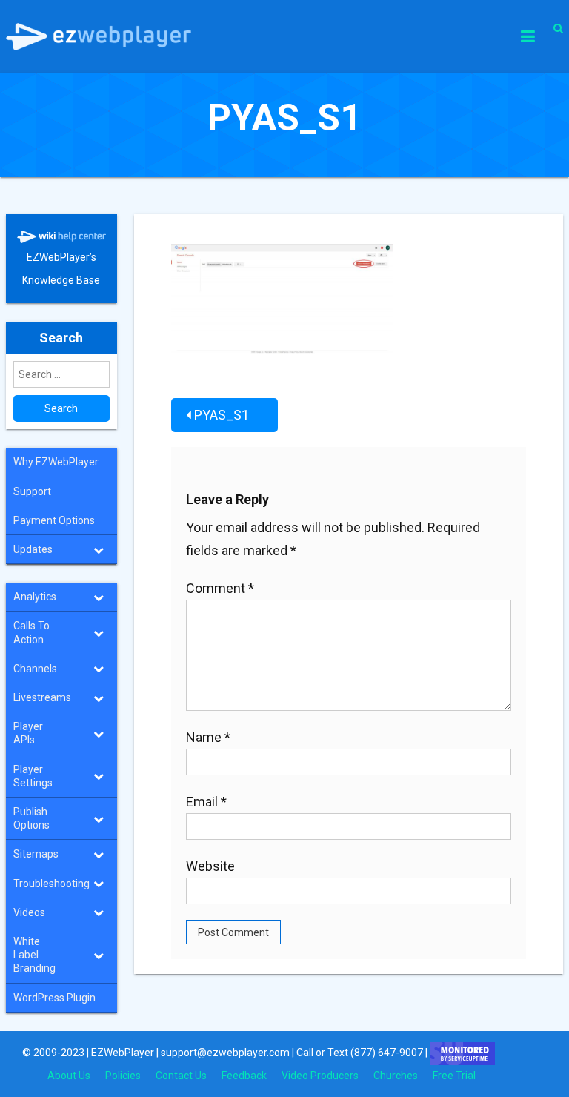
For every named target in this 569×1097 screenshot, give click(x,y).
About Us (68, 1075)
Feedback (244, 1075)
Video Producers (320, 1075)
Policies (123, 1075)
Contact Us (181, 1075)
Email (206, 801)
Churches (395, 1075)
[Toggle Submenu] (98, 549)
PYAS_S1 (221, 414)
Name (208, 737)
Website (210, 866)
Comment (220, 588)
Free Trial (454, 1075)
